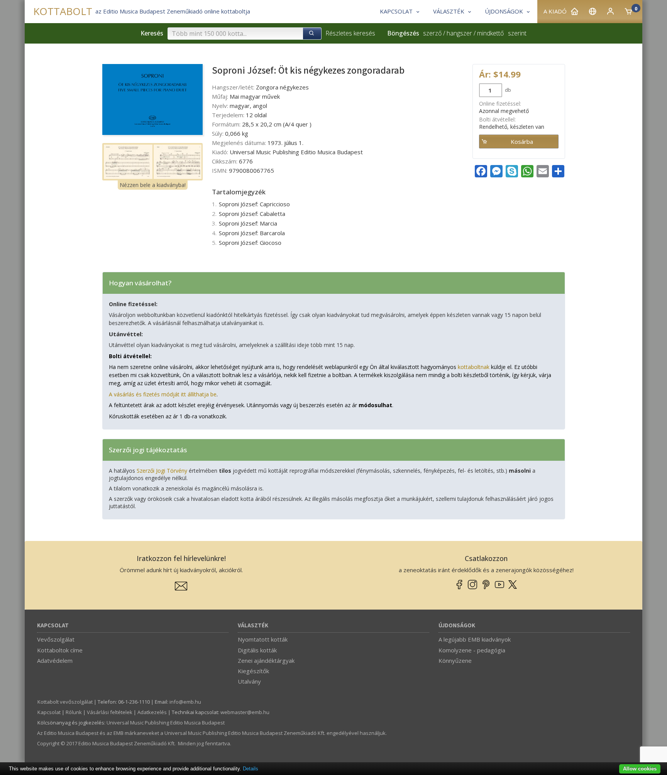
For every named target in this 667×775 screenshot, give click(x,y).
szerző (432, 33)
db (507, 89)
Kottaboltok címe (60, 650)
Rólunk (74, 712)
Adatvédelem (55, 660)
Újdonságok (456, 626)
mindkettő (490, 33)
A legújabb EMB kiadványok (474, 639)
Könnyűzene (455, 660)
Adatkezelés (152, 712)
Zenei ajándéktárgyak (266, 660)
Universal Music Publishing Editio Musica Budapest (166, 722)
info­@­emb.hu (185, 701)
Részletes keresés (350, 33)
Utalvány (249, 681)
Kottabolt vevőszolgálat (65, 701)
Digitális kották (257, 650)
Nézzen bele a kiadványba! (153, 185)
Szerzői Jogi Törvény (162, 470)
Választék (253, 626)
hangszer (459, 33)
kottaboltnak (473, 367)
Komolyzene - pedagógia (471, 650)
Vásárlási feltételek (109, 712)
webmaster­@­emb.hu (244, 712)
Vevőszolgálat (55, 639)
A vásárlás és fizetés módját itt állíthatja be (163, 394)
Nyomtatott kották (263, 639)
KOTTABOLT (62, 11)
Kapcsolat (53, 626)
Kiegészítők (253, 671)
